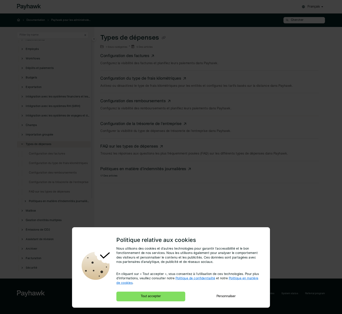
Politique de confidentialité (195, 278)
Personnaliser (226, 296)
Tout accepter (151, 296)
